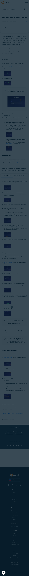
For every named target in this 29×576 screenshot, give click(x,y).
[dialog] (14, 288)
